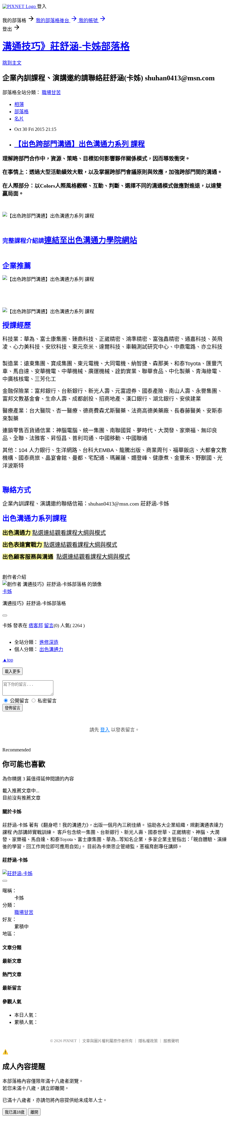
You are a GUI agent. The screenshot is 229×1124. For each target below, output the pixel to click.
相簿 (19, 104)
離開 (34, 1112)
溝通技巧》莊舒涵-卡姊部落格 (66, 46)
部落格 (21, 111)
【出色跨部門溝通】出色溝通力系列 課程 (79, 144)
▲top (7, 659)
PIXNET (70, 1041)
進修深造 (48, 642)
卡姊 (7, 591)
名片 (19, 118)
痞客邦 (36, 625)
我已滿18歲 (14, 1112)
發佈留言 (12, 708)
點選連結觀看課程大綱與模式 (69, 533)
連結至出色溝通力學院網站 (90, 240)
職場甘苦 (51, 92)
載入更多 (12, 671)
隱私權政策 (148, 1041)
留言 (49, 625)
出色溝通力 (51, 649)
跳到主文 (11, 62)
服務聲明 (171, 1041)
